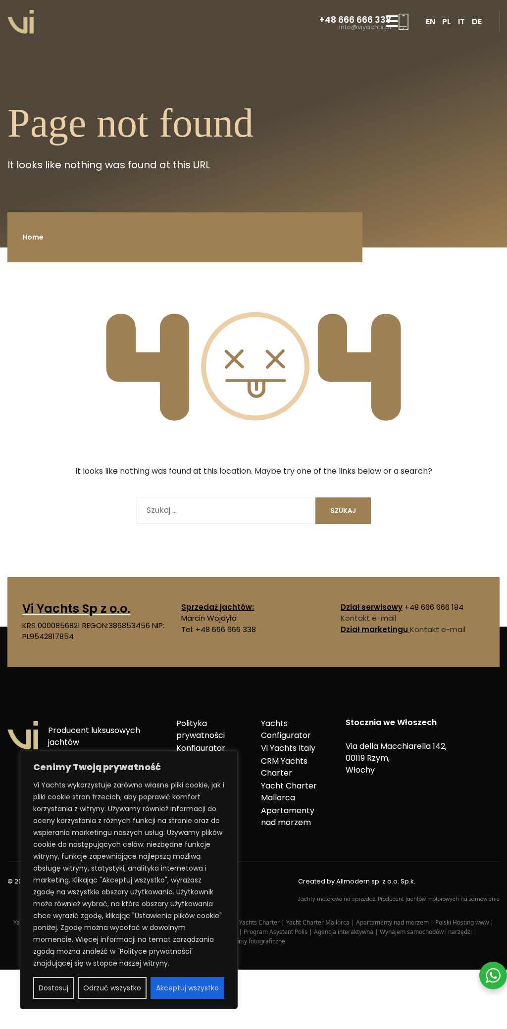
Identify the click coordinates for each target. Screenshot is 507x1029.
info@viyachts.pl (365, 27)
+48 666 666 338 (355, 20)
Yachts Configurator (286, 729)
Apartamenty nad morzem (287, 816)
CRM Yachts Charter (284, 767)
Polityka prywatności (200, 729)
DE (477, 21)
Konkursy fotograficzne (253, 941)
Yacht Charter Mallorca (289, 791)
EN (430, 21)
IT (461, 21)
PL (446, 21)
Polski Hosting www (462, 922)
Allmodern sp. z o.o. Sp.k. (375, 881)
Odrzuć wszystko (112, 988)
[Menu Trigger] (392, 21)
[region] (129, 880)
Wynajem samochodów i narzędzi (426, 932)
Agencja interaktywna (344, 932)
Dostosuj (53, 988)
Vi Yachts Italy (288, 748)
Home (33, 237)
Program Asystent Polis (276, 932)
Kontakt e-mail (368, 618)
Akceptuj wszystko (187, 988)
